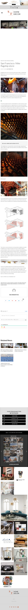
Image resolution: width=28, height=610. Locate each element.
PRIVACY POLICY (16, 6)
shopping (20, 283)
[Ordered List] (8, 319)
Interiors (8, 60)
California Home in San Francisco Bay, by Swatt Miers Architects (7, 365)
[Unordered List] (9, 319)
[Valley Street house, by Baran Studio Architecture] (21, 345)
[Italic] (3, 319)
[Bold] (2, 319)
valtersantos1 (14, 294)
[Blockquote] (11, 319)
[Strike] (6, 319)
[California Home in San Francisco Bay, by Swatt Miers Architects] (7, 358)
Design (12, 282)
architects (5, 282)
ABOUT (11, 6)
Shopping (12, 60)
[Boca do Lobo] (14, 261)
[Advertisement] (14, 44)
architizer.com (6, 276)
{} (15, 319)
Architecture (3, 60)
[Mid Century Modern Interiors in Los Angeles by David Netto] (7, 345)
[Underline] (5, 319)
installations (3, 283)
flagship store (17, 282)
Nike (11, 283)
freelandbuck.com (12, 276)
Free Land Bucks (23, 282)
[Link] (14, 319)
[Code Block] (13, 319)
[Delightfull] (1, 100)
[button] (26, 451)
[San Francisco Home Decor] (14, 13)
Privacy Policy (14, 601)
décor (9, 282)
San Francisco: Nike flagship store (10, 64)
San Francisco (15, 283)
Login (26, 311)
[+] (17, 319)
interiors (8, 283)
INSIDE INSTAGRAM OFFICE (13, 143)
